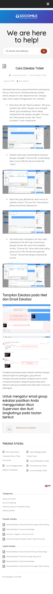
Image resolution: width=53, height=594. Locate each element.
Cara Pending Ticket (38, 470)
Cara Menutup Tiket (38, 466)
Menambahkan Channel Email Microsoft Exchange (26, 552)
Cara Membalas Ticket (39, 461)
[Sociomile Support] (26, 17)
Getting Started (9, 510)
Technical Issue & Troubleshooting (16, 507)
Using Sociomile (19, 75)
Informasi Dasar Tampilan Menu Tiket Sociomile (11, 456)
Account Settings (9, 503)
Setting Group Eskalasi (26, 427)
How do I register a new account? (19, 534)
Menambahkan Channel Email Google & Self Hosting (27, 524)
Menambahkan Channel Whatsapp (20, 529)
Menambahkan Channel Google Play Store (23, 556)
